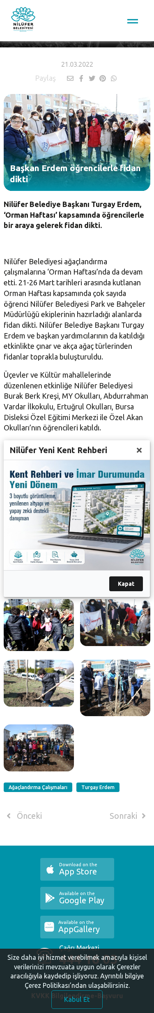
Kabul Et (77, 999)
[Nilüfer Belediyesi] (23, 20)
